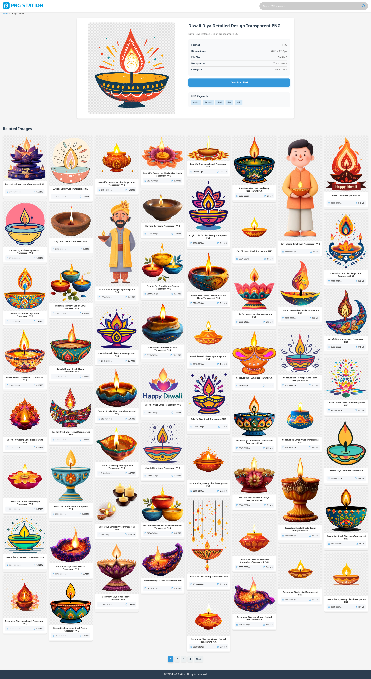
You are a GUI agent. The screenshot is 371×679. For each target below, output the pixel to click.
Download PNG (239, 82)
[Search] (363, 6)
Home (6, 13)
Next (198, 659)
